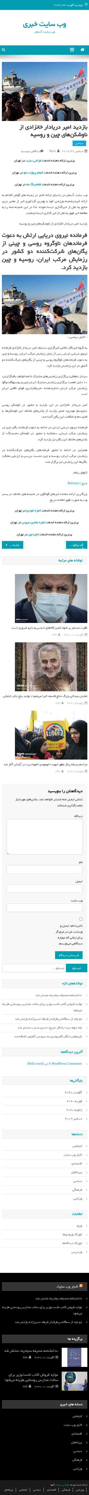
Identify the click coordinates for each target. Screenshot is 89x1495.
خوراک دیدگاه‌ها (72, 1243)
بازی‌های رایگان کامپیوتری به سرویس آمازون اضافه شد (48, 1036)
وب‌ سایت (77, 900)
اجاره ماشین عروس (33, 522)
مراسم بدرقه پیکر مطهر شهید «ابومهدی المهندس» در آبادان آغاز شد (45, 764)
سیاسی (79, 143)
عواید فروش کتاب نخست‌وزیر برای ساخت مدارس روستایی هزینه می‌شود (42, 1007)
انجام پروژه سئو (33, 172)
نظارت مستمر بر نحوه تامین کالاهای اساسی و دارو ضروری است (49, 627)
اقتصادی (76, 1163)
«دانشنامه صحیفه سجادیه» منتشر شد (58, 995)
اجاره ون (33, 534)
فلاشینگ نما (33, 184)
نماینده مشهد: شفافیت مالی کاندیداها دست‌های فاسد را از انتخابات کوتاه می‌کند (10, 545)
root (52, 151)
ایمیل (78, 881)
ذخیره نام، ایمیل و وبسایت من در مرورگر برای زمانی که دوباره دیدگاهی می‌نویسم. (69, 934)
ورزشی (77, 1198)
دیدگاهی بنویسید (30, 151)
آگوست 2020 (73, 1092)
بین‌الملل (76, 1172)
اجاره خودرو (33, 510)
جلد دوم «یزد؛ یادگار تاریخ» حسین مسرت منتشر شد (50, 1027)
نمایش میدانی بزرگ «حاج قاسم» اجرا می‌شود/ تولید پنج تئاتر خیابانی (45, 696)
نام (80, 862)
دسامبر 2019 (73, 1118)
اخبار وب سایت (73, 1154)
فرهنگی (77, 1189)
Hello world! (35, 1063)
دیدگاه (78, 816)
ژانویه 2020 (74, 1109)
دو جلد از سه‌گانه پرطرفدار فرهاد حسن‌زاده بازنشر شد (48, 1018)
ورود (79, 1225)
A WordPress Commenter (65, 1063)
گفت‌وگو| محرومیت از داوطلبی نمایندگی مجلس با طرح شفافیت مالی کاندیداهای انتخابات (75, 545)
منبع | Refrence (77, 483)
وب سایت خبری (44, 24)
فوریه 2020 (74, 1101)
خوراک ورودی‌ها (72, 1234)
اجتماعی (77, 1146)
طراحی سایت (33, 160)
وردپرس (76, 1251)
